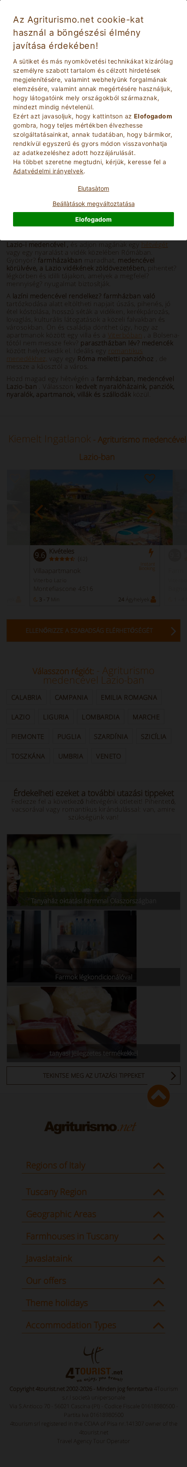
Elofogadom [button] (93, 219)
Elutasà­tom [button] (93, 188)
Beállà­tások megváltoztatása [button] (94, 203)
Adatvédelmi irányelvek (48, 171)
